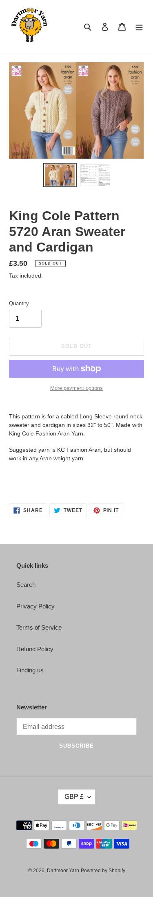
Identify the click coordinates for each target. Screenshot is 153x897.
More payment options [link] (76, 388)
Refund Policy (34, 648)
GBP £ (74, 796)
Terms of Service (39, 627)
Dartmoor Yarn (63, 870)
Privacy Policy (35, 606)
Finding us (30, 670)
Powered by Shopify (103, 870)
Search (25, 584)
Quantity (19, 303)
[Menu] (139, 26)
